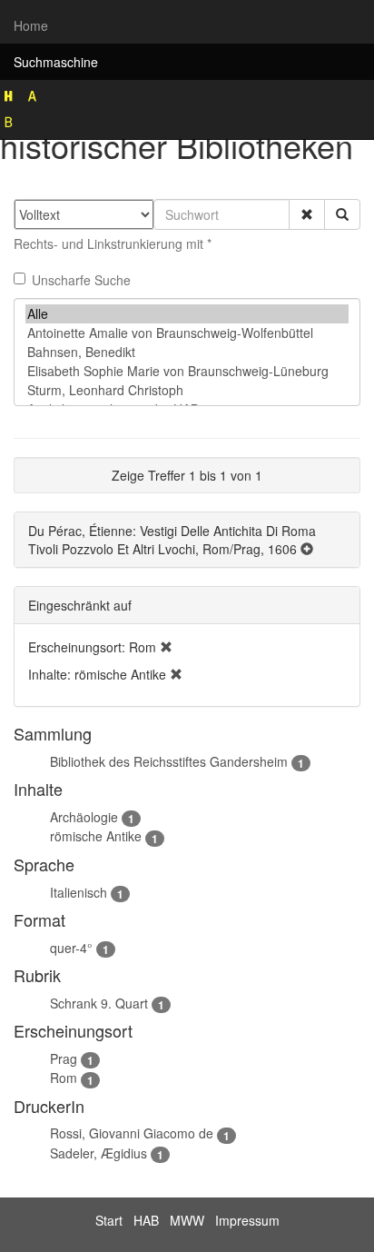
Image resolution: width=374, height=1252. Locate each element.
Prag (63, 1058)
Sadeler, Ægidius (98, 1153)
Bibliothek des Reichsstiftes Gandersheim (169, 761)
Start (109, 1220)
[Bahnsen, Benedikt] (187, 352)
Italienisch (78, 892)
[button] (307, 214)
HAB (146, 1220)
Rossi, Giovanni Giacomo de (131, 1133)
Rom (63, 1077)
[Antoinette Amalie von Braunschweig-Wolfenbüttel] (187, 333)
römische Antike (96, 836)
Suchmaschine (56, 62)
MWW (187, 1220)
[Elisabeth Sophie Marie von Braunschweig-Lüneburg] (187, 371)
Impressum (247, 1220)
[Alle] (187, 313)
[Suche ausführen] (342, 214)
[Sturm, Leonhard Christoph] (187, 390)
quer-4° (71, 948)
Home (31, 25)
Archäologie (84, 817)
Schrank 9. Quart (99, 1003)
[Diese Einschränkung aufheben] (166, 647)
